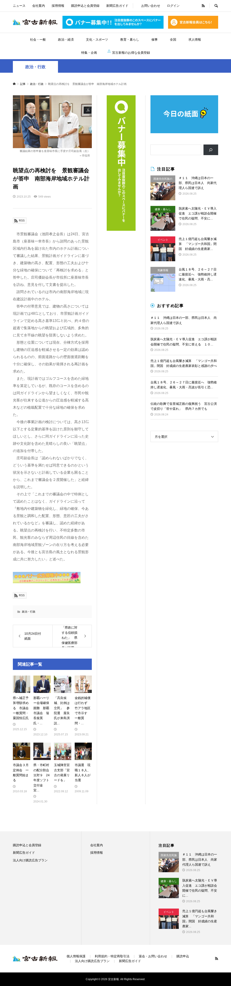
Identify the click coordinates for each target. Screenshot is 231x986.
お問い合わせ (150, 5)
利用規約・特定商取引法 (112, 956)
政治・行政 (35, 67)
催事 (154, 39)
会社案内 (38, 5)
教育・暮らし (129, 39)
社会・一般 (38, 39)
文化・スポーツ (97, 39)
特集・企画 (89, 52)
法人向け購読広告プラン (30, 860)
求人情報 (194, 39)
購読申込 (182, 956)
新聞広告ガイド (117, 5)
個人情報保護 (76, 956)
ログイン (173, 5)
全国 (173, 39)
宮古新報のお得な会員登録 (131, 52)
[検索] (210, 150)
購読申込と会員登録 (85, 5)
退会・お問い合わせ (153, 956)
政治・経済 (66, 39)
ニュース (19, 5)
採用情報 (58, 5)
